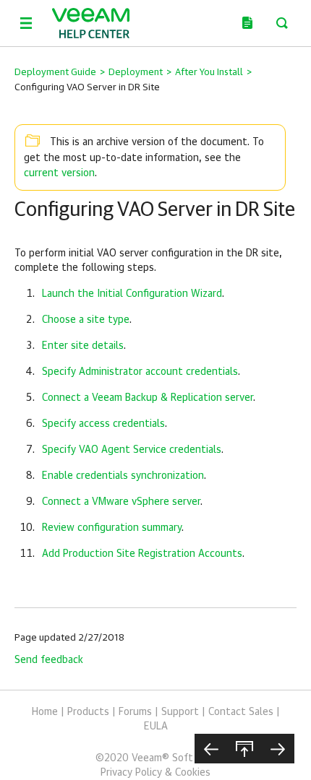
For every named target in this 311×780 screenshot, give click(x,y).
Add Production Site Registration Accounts (142, 554)
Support (180, 712)
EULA (156, 727)
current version (59, 173)
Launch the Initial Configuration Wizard (132, 294)
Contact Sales (240, 712)
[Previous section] (211, 748)
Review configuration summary (112, 528)
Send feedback (48, 660)
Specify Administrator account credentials (140, 372)
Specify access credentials (103, 424)
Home (45, 712)
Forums (135, 712)
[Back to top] (244, 748)
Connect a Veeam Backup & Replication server (147, 398)
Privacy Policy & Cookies (155, 773)
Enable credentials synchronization (123, 476)
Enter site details (83, 346)
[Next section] (277, 748)
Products (88, 712)
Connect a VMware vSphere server (121, 502)
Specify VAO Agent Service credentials (131, 450)
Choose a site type (85, 320)
